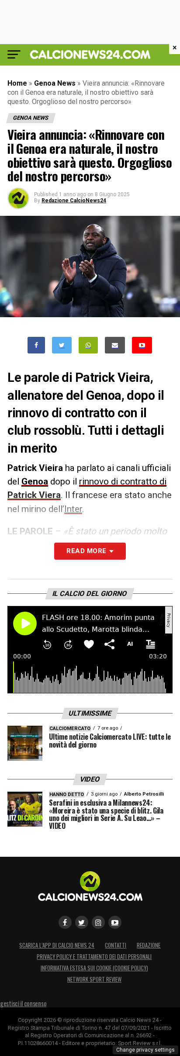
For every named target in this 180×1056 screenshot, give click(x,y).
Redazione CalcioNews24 (74, 200)
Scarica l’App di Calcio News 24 (56, 945)
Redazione (148, 945)
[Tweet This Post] (62, 345)
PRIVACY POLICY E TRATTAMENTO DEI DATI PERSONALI (94, 956)
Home (17, 83)
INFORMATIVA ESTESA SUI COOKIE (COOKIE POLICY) (94, 968)
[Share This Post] (88, 345)
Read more (86, 551)
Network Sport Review (94, 979)
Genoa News (55, 83)
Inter (73, 509)
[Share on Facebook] (36, 345)
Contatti (115, 945)
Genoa (34, 481)
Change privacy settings (145, 1050)
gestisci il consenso (23, 1003)
